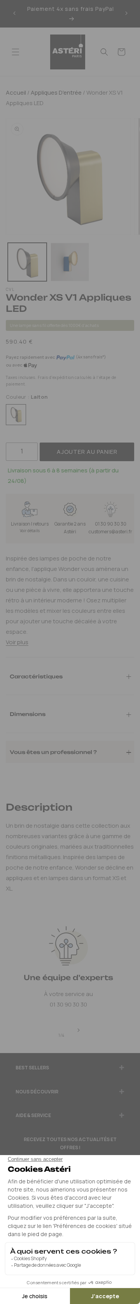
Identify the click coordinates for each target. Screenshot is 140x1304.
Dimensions (28, 714)
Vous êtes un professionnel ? (53, 752)
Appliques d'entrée (56, 92)
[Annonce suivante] (126, 13)
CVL (10, 289)
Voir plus (17, 642)
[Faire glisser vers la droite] (78, 1030)
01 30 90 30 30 (110, 524)
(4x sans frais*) (91, 357)
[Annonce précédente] (14, 13)
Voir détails (30, 530)
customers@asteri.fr (110, 531)
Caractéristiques (36, 676)
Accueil (16, 92)
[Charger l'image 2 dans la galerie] (70, 262)
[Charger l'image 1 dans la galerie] (27, 262)
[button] (15, 52)
